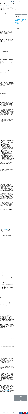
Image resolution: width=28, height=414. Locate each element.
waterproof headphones (7, 390)
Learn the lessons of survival (5, 27)
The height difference (4, 15)
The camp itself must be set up (5, 20)
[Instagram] (23, 413)
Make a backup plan (4, 21)
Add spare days (4, 22)
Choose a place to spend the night (6, 19)
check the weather (6, 229)
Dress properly (3, 25)
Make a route (3, 17)
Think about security (4, 26)
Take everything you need (5, 24)
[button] (20, 395)
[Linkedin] (27, 413)
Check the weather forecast (5, 23)
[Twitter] (21, 413)
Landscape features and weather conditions (7, 16)
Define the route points (5, 18)
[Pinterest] (25, 413)
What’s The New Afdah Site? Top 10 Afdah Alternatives (18, 19)
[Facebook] (20, 413)
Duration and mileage (4, 14)
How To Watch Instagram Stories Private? (23, 19)
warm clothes (2, 218)
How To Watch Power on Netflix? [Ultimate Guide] (17, 23)
